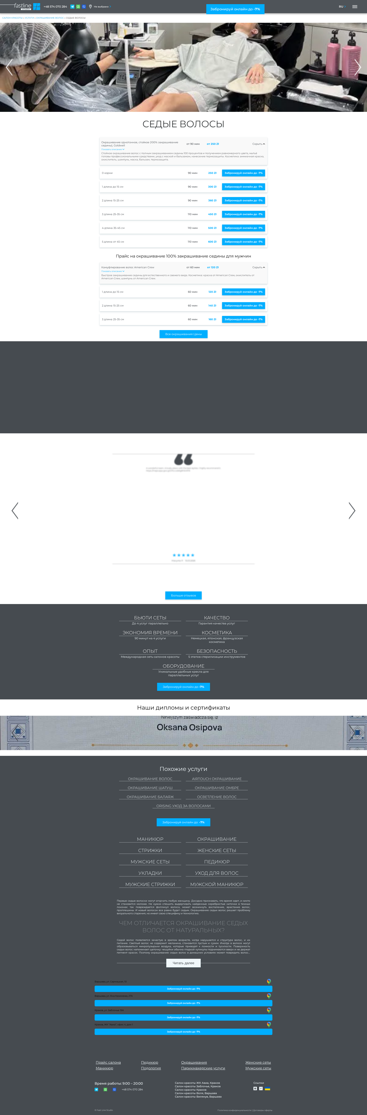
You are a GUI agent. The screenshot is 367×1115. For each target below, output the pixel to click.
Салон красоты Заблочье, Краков (198, 1086)
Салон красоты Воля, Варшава (196, 1093)
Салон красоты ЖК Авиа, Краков (197, 1082)
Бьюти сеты (150, 618)
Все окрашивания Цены (183, 334)
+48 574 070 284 (55, 6)
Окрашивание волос (50, 17)
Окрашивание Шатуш (150, 788)
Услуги (29, 17)
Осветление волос (217, 797)
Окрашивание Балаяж (150, 797)
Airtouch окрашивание (217, 779)
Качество (217, 618)
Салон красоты (12, 17)
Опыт (150, 651)
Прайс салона (108, 1062)
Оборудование (183, 666)
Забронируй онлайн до (235, 9)
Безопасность (217, 651)
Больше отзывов (183, 595)
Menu (354, 6)
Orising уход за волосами (183, 806)
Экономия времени (150, 632)
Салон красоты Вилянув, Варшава (198, 1096)
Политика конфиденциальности (234, 1110)
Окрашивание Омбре (217, 788)
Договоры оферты (262, 1110)
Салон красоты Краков (190, 1089)
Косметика (217, 632)
